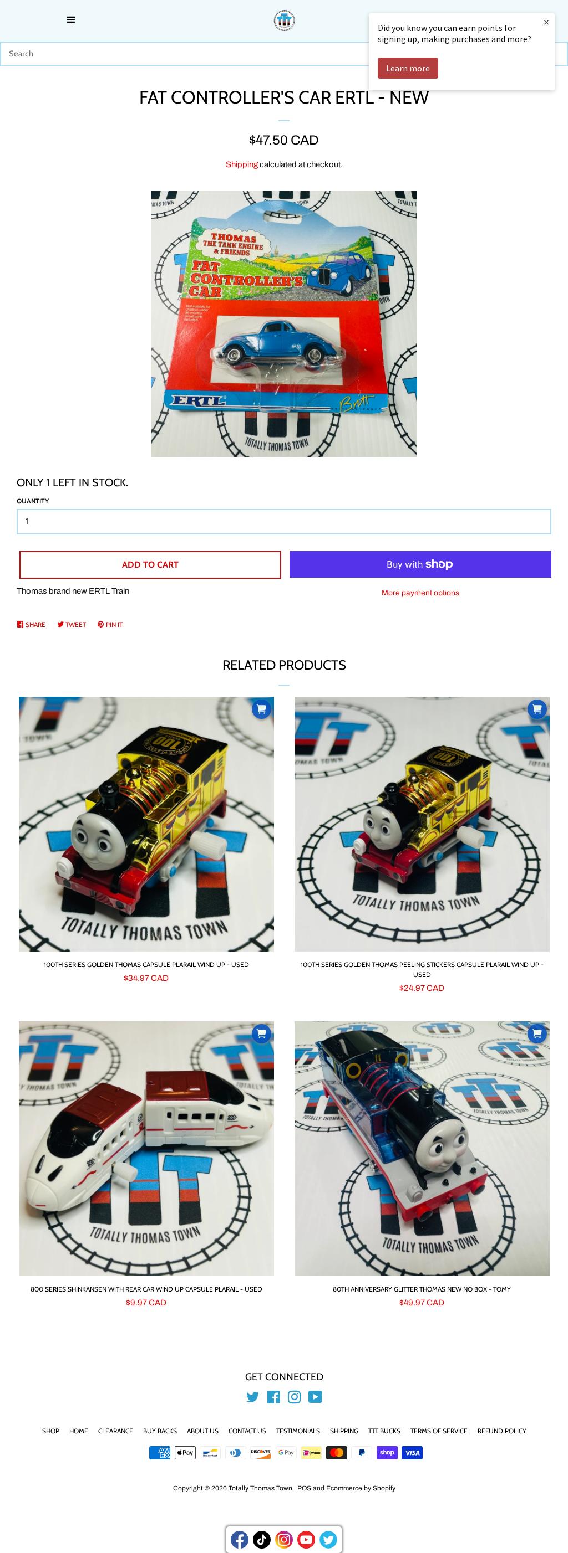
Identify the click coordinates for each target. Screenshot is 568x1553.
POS (304, 1488)
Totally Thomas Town (260, 1488)
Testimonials (298, 1431)
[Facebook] (240, 1540)
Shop (50, 1431)
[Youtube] (306, 1540)
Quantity (33, 501)
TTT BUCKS (384, 1431)
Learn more (408, 68)
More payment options (420, 593)
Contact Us (247, 1431)
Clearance (115, 1431)
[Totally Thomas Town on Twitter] (253, 1399)
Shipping (242, 164)
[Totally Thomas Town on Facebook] (274, 1399)
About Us (203, 1431)
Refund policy (502, 1431)
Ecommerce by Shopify (360, 1488)
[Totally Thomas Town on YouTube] (315, 1399)
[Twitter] (328, 1540)
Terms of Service (439, 1431)
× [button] (546, 22)
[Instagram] (284, 1540)
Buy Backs (160, 1431)
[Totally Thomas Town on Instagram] (294, 1399)
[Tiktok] (262, 1540)
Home (78, 1431)
